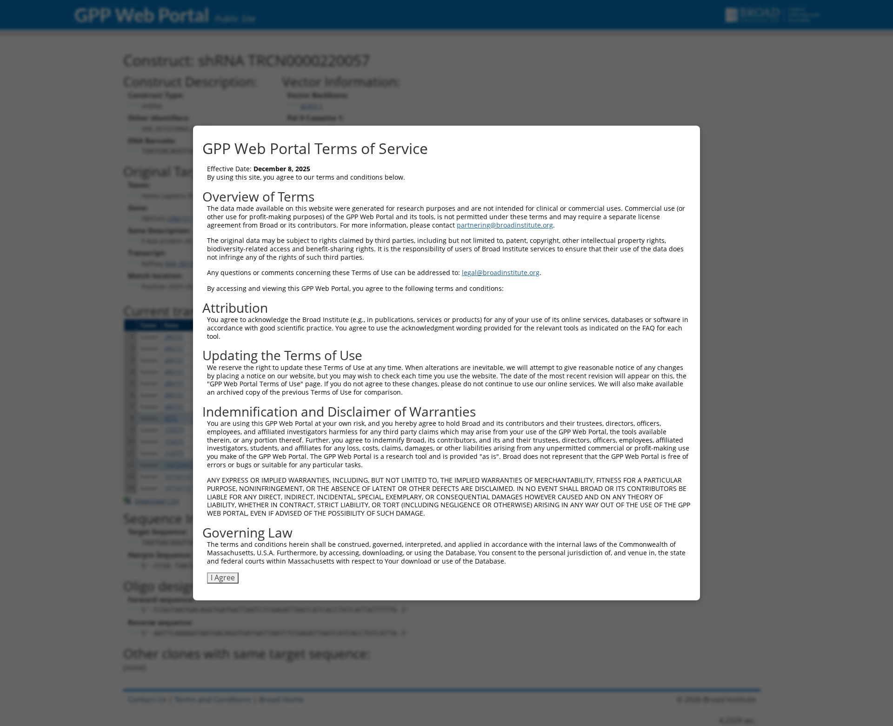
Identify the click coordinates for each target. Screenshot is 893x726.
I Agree (223, 577)
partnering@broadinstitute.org (505, 225)
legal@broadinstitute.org (501, 272)
